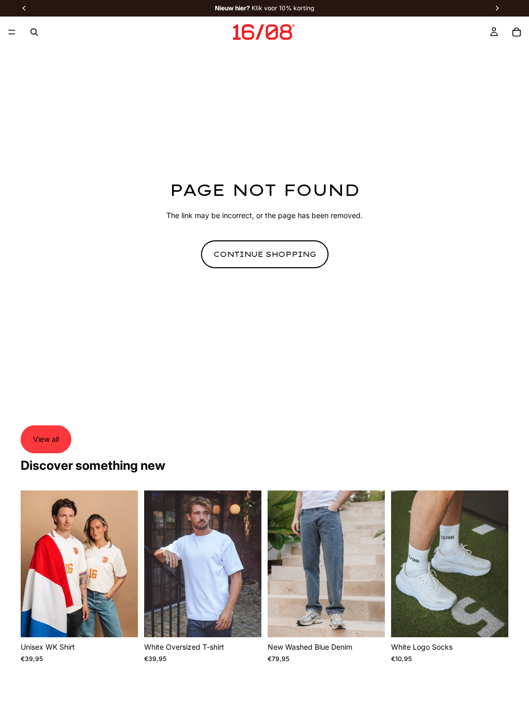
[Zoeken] (34, 32)
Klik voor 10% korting (264, 8)
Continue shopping (264, 254)
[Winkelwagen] (516, 32)
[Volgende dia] (126, 563)
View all (46, 439)
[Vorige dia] (32, 563)
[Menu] (12, 32)
